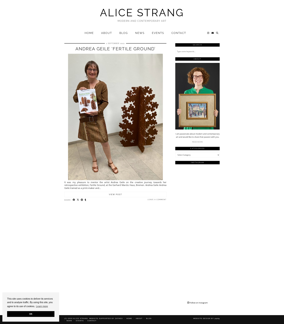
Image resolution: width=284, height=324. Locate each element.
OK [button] (30, 314)
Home (89, 32)
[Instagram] (208, 33)
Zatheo (119, 318)
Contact (178, 32)
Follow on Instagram (198, 302)
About (106, 32)
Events (158, 32)
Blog (123, 32)
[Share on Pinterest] (82, 200)
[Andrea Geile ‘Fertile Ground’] (115, 179)
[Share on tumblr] (85, 200)
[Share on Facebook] (74, 200)
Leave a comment (157, 199)
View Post (115, 194)
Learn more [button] (42, 306)
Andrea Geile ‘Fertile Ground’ (115, 48)
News (140, 32)
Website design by (206, 318)
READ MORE (197, 141)
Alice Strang (142, 13)
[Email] (213, 33)
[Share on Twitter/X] (78, 200)
